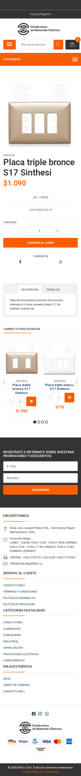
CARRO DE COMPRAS (16, 685)
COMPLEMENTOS (14, 660)
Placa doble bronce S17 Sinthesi (21, 389)
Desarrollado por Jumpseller (40, 771)
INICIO (7, 678)
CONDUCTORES (13, 622)
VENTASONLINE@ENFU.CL (26, 563)
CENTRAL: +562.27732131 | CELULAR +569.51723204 (42, 557)
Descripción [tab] (29, 289)
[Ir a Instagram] (40, 713)
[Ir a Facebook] (34, 713)
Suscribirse (40, 489)
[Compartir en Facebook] (20, 262)
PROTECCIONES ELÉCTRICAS (21, 654)
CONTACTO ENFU (14, 585)
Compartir (40, 256)
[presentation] (4, 382)
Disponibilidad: (39, 209)
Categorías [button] (11, 59)
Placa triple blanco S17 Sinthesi (59, 387)
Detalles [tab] (53, 289)
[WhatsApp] (46, 713)
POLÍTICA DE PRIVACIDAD (19, 604)
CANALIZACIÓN (13, 647)
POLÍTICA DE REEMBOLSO (19, 598)
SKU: (35, 197)
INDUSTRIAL (11, 641)
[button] (35, 421)
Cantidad (9, 222)
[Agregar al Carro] (31, 401)
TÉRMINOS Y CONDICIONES (20, 591)
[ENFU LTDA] (38, 29)
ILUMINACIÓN (12, 628)
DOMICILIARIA (12, 635)
